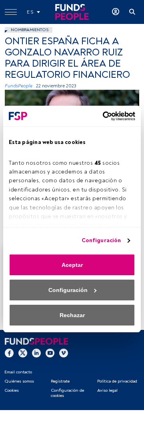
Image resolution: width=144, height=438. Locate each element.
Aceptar (72, 265)
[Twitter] (22, 352)
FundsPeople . (20, 86)
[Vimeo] (63, 352)
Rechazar (72, 315)
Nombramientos (29, 29)
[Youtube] (50, 352)
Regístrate (60, 381)
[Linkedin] (36, 352)
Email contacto (18, 372)
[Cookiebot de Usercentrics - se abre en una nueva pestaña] (102, 116)
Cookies (11, 390)
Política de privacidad (117, 381)
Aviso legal (107, 390)
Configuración (101, 240)
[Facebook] (9, 352)
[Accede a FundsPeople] (115, 12)
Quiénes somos (19, 381)
